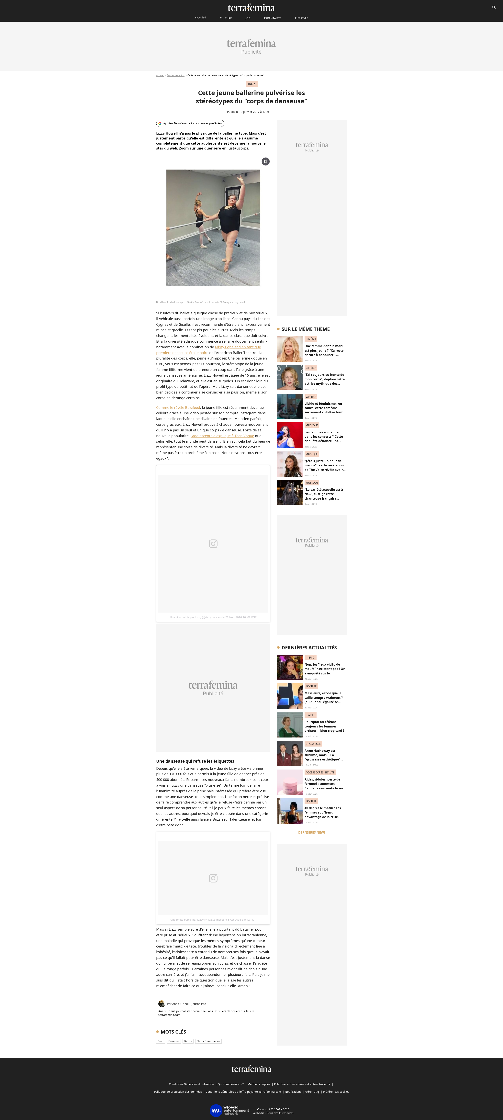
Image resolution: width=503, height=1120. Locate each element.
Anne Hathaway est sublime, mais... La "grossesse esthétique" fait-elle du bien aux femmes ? (323, 760)
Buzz (161, 1041)
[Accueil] (251, 7)
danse (188, 1041)
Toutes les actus (175, 75)
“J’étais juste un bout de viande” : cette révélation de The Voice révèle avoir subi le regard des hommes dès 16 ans (326, 470)
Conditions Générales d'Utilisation (191, 1084)
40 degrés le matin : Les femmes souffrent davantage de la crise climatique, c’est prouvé (323, 814)
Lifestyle (301, 18)
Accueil (160, 75)
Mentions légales (259, 1084)
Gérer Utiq (312, 1091)
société (200, 18)
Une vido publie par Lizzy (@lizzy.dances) (196, 617)
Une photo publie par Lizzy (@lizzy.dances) (197, 919)
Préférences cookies (336, 1091)
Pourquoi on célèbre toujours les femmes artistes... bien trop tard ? (324, 726)
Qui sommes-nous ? (231, 1084)
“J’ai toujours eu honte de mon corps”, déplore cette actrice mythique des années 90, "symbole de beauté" (325, 383)
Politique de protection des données (178, 1091)
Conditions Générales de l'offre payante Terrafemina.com (243, 1091)
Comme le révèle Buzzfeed (178, 407)
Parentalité (272, 18)
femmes (173, 1041)
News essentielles (208, 1041)
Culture (226, 18)
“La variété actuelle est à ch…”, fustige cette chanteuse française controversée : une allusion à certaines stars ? (325, 498)
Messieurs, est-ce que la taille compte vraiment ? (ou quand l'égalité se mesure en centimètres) (324, 699)
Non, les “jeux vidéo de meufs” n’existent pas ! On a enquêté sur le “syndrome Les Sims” (325, 671)
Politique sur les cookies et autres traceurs (302, 1084)
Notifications (293, 1091)
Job (248, 18)
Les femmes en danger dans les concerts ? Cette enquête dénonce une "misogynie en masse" (324, 439)
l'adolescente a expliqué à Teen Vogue (222, 435)
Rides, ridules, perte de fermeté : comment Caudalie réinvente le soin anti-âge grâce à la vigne (325, 786)
